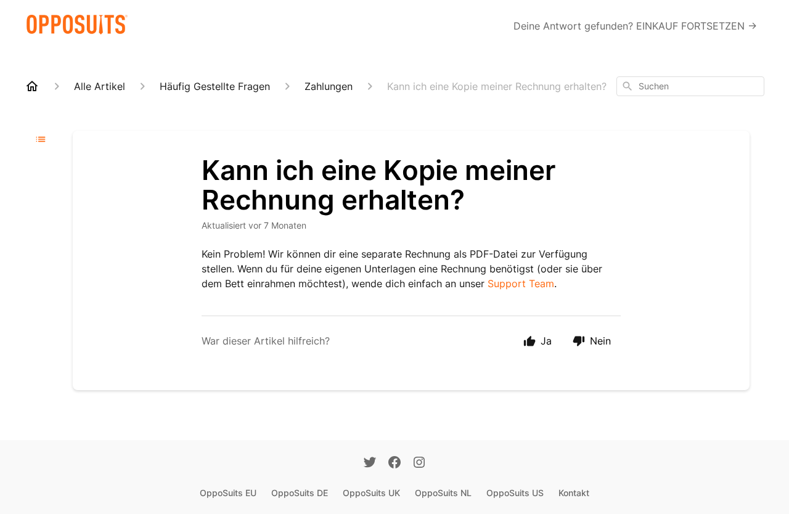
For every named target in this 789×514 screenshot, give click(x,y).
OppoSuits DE (299, 492)
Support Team (521, 283)
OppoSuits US (515, 492)
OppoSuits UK (371, 492)
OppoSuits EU (228, 492)
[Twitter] (369, 463)
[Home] (32, 86)
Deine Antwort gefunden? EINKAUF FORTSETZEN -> (635, 26)
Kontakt (573, 492)
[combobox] (690, 86)
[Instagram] (419, 463)
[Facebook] (394, 463)
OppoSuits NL (443, 492)
